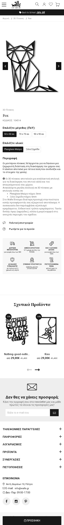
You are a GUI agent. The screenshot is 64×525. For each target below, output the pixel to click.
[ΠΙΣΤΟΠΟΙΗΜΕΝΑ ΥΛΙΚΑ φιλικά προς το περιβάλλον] (51, 260)
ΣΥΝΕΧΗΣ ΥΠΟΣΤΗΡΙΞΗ (32, 264)
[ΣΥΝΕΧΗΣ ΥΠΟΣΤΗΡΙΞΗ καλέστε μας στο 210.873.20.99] (32, 260)
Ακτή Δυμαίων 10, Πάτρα (19, 484)
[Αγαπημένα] (50, 4)
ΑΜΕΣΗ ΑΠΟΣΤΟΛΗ (31, 248)
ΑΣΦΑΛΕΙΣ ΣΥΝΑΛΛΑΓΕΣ (12, 265)
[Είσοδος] (44, 4)
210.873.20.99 (32, 268)
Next (58, 66)
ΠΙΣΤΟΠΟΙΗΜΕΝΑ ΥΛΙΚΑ (51, 265)
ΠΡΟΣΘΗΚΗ (33, 520)
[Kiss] (47, 331)
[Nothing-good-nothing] (17, 331)
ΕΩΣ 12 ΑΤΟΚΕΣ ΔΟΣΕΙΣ (51, 249)
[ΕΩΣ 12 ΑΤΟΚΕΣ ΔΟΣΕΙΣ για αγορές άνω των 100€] (51, 244)
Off (40, 12)
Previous (5, 66)
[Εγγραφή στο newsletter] (54, 412)
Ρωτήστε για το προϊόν (21, 229)
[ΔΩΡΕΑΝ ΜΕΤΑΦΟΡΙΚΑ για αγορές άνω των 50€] (12, 244)
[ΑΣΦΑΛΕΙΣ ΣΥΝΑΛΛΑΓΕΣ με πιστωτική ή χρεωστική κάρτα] (12, 260)
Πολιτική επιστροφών (21, 223)
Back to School (33, 12)
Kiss (47, 354)
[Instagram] (16, 501)
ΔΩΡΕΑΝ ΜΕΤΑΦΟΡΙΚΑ (12, 249)
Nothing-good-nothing (17, 354)
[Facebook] (6, 501)
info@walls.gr (22, 488)
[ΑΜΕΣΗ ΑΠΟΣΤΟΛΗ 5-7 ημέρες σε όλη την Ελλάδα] (32, 244)
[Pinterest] (26, 501)
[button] (4, 4)
